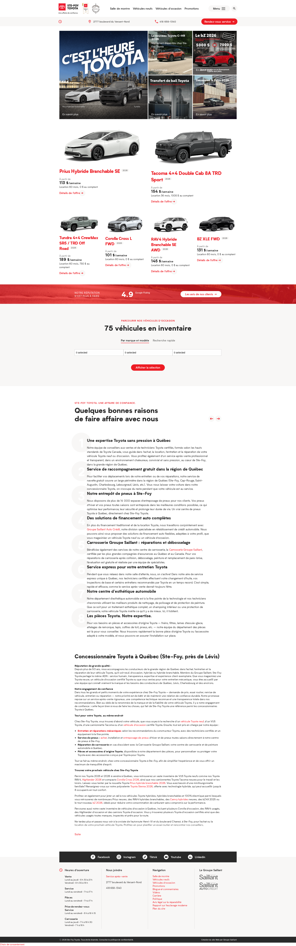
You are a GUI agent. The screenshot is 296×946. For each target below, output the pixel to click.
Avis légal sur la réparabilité (167, 902)
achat (104, 737)
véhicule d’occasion (134, 724)
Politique (157, 898)
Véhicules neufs (142, 8)
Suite (78, 834)
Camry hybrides (179, 799)
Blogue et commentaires (166, 889)
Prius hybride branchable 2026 (147, 783)
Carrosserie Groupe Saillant (185, 549)
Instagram (129, 857)
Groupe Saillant (230, 939)
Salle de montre (120, 8)
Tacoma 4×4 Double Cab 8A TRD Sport (186, 176)
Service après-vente (117, 876)
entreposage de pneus (136, 737)
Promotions (192, 8)
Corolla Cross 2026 (128, 779)
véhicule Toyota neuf (192, 721)
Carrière (157, 895)
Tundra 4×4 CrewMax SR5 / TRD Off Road (78, 243)
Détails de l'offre (70, 193)
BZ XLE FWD (208, 238)
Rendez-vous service (218, 21)
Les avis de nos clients (199, 294)
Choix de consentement (12, 944)
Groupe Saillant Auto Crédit (103, 529)
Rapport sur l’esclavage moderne (170, 905)
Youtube (175, 857)
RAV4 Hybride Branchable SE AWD (164, 244)
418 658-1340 (168, 21)
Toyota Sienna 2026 (141, 786)
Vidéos (156, 892)
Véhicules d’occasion (168, 8)
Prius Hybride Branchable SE (89, 171)
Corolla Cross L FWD (118, 240)
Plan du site (159, 908)
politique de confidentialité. (122, 939)
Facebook (103, 857)
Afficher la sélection (148, 367)
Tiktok (153, 857)
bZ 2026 (98, 802)
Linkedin (199, 857)
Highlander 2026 (92, 779)
